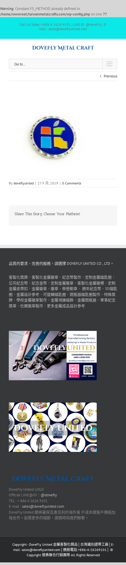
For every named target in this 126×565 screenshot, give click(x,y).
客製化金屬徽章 (45, 277)
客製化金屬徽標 (90, 283)
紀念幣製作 (71, 277)
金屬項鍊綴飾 (62, 300)
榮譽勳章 (69, 288)
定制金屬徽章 (62, 283)
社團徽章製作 (31, 305)
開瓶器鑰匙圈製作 (85, 294)
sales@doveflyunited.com (43, 506)
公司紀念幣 (18, 283)
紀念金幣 (39, 283)
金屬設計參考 (27, 294)
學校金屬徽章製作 (31, 300)
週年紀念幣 (91, 288)
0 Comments (71, 183)
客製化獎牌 (18, 277)
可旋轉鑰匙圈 (54, 294)
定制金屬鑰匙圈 (98, 277)
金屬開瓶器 (86, 300)
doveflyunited (23, 183)
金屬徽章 (39, 288)
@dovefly (49, 495)
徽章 (54, 288)
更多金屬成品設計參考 (66, 305)
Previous (110, 76)
